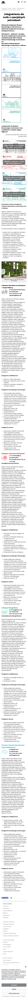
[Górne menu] (18, 2)
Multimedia (5, 918)
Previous (3, 271)
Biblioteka (5, 913)
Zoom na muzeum (7, 927)
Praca (4, 949)
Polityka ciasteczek (5, 996)
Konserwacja (6, 909)
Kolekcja (5, 931)
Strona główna (4, 8)
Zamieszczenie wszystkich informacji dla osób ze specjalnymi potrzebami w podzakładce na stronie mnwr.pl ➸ (14, 433)
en (25, 2)
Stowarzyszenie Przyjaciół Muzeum (11, 963)
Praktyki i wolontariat (8, 952)
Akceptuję (14, 985)
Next (25, 271)
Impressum (23, 996)
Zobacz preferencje (14, 993)
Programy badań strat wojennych (11, 936)
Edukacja (5, 942)
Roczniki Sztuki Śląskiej (8, 940)
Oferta (4, 954)
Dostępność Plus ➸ (7, 31)
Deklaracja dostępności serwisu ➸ (12, 29)
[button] (26, 967)
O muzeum (5, 906)
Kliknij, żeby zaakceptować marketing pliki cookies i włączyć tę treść (14, 146)
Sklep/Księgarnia (7, 945)
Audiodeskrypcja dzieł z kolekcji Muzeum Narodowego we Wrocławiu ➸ (13, 39)
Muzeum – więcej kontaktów (18, 8)
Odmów (14, 989)
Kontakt (9, 8)
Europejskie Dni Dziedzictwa (9, 933)
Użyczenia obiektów (7, 911)
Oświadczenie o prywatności (15, 996)
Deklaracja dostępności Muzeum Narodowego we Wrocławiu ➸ (11, 26)
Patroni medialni (7, 960)
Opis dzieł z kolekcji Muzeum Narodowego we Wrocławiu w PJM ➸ (13, 44)
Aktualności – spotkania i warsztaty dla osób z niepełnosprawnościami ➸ (13, 35)
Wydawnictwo (6, 915)
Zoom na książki (7, 947)
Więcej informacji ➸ (6, 813)
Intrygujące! (6, 929)
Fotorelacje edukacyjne (8, 924)
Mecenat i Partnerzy (7, 958)
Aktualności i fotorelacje (8, 922)
